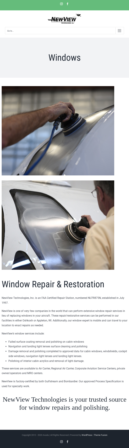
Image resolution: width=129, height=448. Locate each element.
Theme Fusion (100, 435)
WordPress (87, 435)
